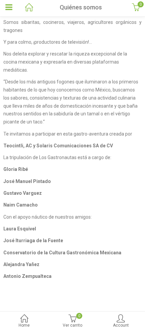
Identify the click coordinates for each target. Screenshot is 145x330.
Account (121, 325)
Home (24, 325)
